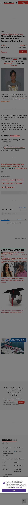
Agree (14, 490)
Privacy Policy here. (17, 487)
